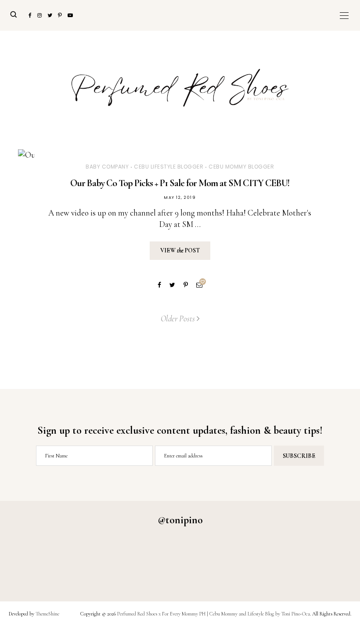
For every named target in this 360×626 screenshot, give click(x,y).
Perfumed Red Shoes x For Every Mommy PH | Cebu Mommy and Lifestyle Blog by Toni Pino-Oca (213, 614)
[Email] (199, 285)
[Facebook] (159, 285)
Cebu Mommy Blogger (241, 166)
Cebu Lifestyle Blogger (168, 166)
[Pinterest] (186, 285)
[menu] (344, 15)
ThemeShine (47, 614)
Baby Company (107, 166)
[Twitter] (172, 285)
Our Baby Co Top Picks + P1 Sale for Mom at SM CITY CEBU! (179, 183)
